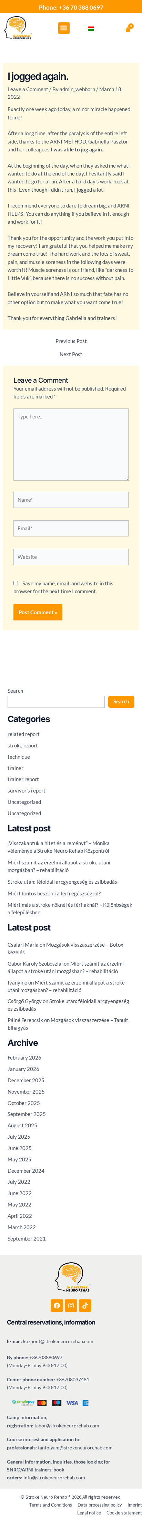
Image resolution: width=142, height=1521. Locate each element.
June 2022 (20, 1193)
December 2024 (26, 1171)
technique (19, 757)
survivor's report (26, 791)
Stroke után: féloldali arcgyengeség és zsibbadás (62, 882)
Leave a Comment (28, 89)
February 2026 (24, 1058)
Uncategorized (24, 802)
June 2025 (20, 1148)
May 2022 (19, 1205)
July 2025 (19, 1137)
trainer (15, 768)
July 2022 (19, 1182)
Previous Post (71, 341)
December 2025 (26, 1080)
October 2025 (24, 1103)
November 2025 (26, 1092)
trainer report (23, 779)
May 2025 (19, 1159)
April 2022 (20, 1216)
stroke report (23, 745)
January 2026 (23, 1069)
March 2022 (22, 1227)
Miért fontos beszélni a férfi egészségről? (54, 893)
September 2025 (27, 1114)
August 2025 (22, 1125)
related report (24, 734)
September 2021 (27, 1239)
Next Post (71, 354)
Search (15, 691)
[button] (64, 28)
